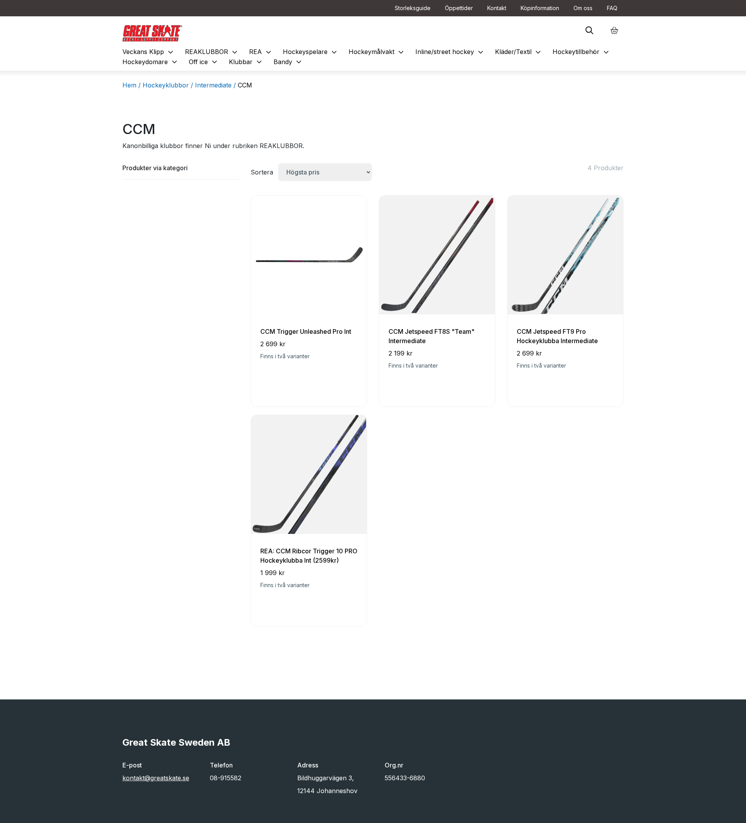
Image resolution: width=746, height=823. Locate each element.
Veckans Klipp (148, 52)
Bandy (288, 62)
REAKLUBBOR (212, 52)
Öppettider (459, 8)
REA (261, 52)
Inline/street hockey (450, 52)
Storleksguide (413, 8)
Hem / (131, 85)
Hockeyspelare (311, 52)
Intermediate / (215, 85)
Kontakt (496, 8)
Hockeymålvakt (377, 52)
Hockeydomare (150, 62)
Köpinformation (540, 8)
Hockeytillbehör (582, 52)
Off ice (204, 62)
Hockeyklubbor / (168, 85)
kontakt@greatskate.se (155, 778)
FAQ (612, 8)
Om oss (583, 8)
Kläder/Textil (519, 52)
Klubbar (246, 62)
